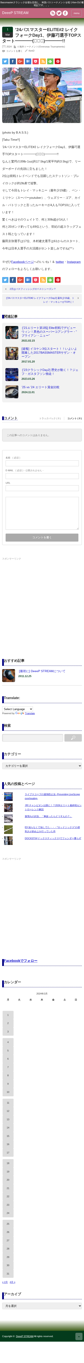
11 (8, 1102)
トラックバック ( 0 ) (50, 418)
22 (8, 1196)
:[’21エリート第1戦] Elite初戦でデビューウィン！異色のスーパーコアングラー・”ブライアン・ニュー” (49, 331)
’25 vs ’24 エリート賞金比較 (40, 387)
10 (8, 1092)
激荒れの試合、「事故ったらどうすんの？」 (48, 816)
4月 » (12, 1282)
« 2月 (5, 1282)
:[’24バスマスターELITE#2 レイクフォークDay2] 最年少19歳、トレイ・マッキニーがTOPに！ (40, 300)
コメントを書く (14, 51)
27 (8, 1240)
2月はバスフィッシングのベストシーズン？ (33, 289)
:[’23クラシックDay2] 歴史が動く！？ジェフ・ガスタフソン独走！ (50, 371)
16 (8, 1144)
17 (8, 1152)
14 (8, 1127)
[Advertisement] (42, 603)
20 (8, 1180)
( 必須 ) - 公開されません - (25, 470)
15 (8, 1136)
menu (76, 13)
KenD (31, 50)
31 (8, 1273)
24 (8, 1213)
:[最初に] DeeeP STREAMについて (41, 671)
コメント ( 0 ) (74, 418)
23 (8, 1205)
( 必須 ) (13, 457)
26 (8, 1232)
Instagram (74, 261)
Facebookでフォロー (20, 961)
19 (8, 1171)
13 (8, 1119)
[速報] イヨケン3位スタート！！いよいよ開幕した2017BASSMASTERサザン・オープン (49, 352)
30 (8, 1265)
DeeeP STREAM (15, 13)
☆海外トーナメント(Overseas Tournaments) (41, 46)
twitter (60, 261)
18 (8, 1163)
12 (8, 1111)
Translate (30, 713)
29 (8, 1257)
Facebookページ (22, 261)
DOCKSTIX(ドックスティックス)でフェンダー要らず (53, 838)
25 (8, 1224)
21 (8, 1188)
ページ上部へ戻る (78, 1336)
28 (8, 1248)
